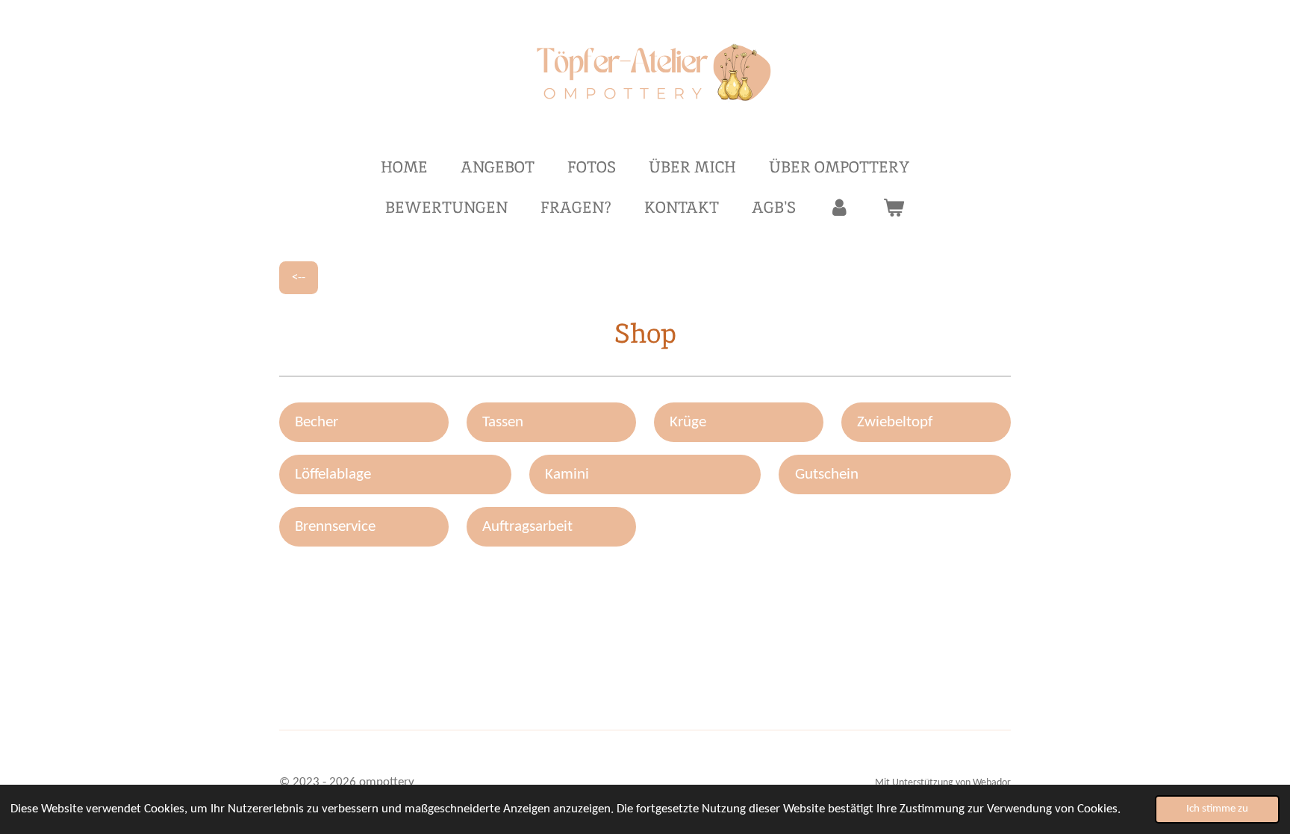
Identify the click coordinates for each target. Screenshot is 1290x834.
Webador (992, 782)
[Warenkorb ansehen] (893, 207)
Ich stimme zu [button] (1217, 809)
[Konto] (839, 207)
